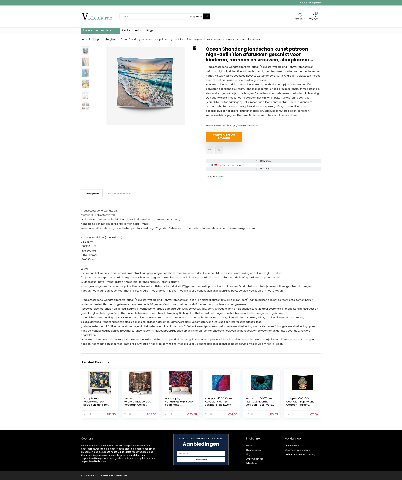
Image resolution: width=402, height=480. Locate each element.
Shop (96, 39)
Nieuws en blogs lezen (310, 2)
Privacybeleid (292, 445)
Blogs (149, 30)
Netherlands (226, 165)
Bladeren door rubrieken (98, 30)
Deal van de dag (132, 30)
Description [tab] (92, 193)
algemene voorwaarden (298, 450)
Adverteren (252, 463)
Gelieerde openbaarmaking (300, 454)
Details (254, 125)
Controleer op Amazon (224, 136)
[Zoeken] (206, 16)
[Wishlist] (300, 15)
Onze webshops (254, 458)
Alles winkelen (253, 450)
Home (84, 39)
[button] (194, 48)
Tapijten (110, 39)
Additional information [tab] (119, 193)
